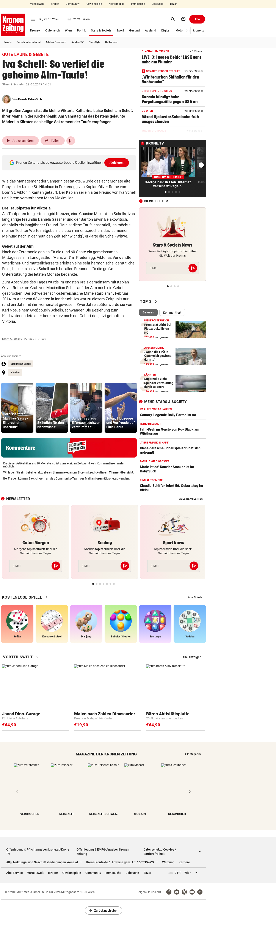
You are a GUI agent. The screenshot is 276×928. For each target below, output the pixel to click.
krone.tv (198, 30)
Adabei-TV (77, 42)
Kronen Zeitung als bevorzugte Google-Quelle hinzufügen (70, 162)
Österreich (52, 30)
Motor (180, 30)
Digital (165, 30)
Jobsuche (157, 3)
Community (73, 3)
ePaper (55, 3)
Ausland (150, 30)
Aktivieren (117, 162)
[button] (187, 30)
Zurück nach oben (103, 910)
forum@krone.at (106, 478)
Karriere (184, 862)
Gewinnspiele (94, 3)
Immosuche (138, 3)
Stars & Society (101, 30)
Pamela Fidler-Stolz (30, 99)
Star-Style (94, 42)
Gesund (134, 30)
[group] (17, 408)
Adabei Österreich (56, 42)
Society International (29, 42)
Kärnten (15, 372)
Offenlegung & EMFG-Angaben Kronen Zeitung (103, 852)
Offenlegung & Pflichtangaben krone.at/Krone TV (37, 852)
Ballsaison (111, 42)
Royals (7, 42)
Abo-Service (14, 873)
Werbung (168, 862)
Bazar (173, 3)
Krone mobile (116, 3)
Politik (81, 30)
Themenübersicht (121, 472)
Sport (120, 30)
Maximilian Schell (21, 363)
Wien (68, 30)
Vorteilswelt (37, 3)
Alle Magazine (193, 754)
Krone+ (35, 30)
